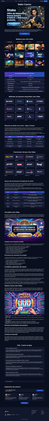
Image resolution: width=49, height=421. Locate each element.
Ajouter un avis (40, 390)
